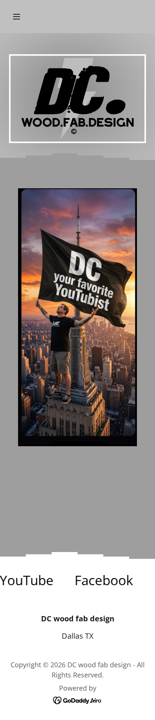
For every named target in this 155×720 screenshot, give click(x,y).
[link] (97, 580)
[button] (24, 16)
